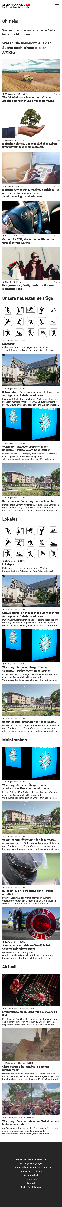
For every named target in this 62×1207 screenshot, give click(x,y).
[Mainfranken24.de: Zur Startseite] (16, 6)
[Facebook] (23, 1150)
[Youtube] (39, 1150)
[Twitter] (31, 1150)
